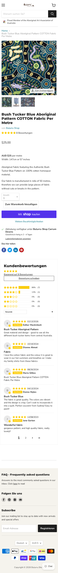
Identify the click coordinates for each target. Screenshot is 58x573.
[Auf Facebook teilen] (4, 250)
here (15, 483)
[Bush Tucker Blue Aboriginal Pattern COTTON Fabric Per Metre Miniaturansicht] (7, 102)
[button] (9, 132)
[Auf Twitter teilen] (9, 250)
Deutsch (20, 543)
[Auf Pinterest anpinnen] (21, 250)
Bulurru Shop (12, 128)
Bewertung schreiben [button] (29, 278)
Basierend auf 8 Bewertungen (18, 274)
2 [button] (25, 437)
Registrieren (47, 528)
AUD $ (35, 543)
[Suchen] (52, 13)
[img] (20, 321)
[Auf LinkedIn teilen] (15, 250)
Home (5, 30)
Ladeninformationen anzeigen (18, 239)
